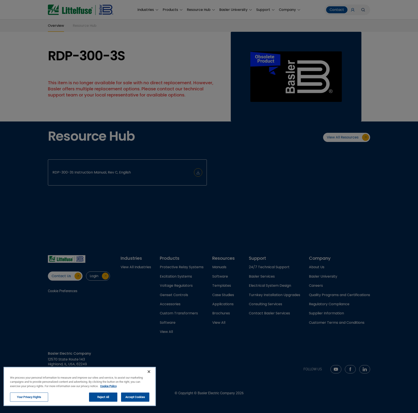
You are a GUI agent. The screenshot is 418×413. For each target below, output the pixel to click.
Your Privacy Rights (29, 397)
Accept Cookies (135, 397)
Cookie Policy (108, 386)
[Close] (149, 371)
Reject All (103, 397)
